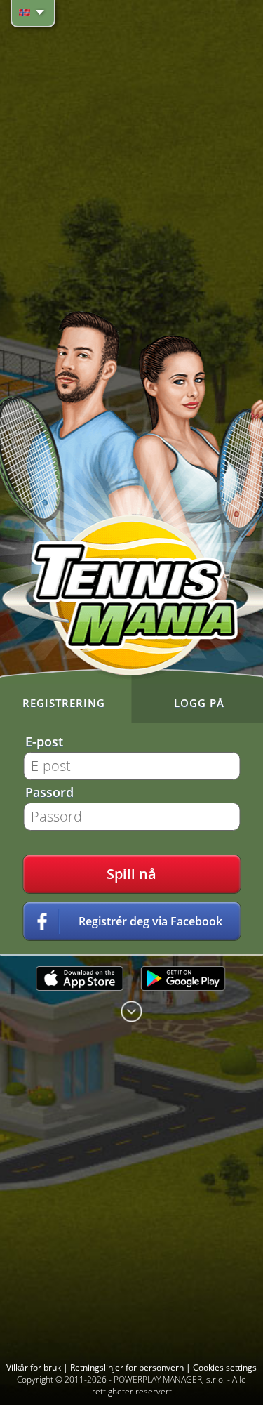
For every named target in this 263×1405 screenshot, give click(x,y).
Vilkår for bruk (34, 1367)
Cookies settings (225, 1367)
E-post (44, 741)
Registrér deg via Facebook (150, 921)
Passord (49, 792)
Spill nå (131, 873)
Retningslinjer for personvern (128, 1367)
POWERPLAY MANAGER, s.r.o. (169, 1379)
